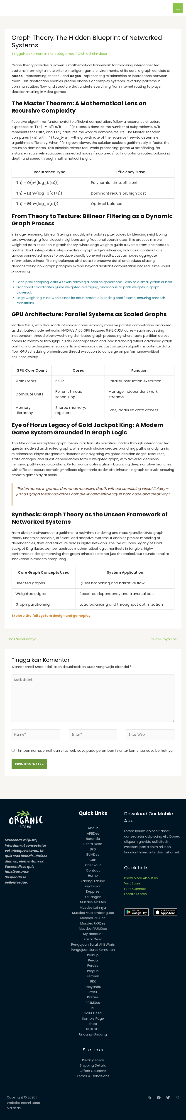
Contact (93, 870)
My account (93, 934)
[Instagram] (177, 1097)
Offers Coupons (93, 1071)
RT (93, 1008)
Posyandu (93, 987)
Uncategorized (62, 53)
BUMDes (92, 854)
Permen (93, 976)
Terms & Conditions (93, 1076)
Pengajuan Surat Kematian (93, 949)
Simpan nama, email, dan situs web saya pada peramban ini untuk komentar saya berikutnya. (95, 750)
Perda (93, 960)
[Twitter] (168, 1097)
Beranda (93, 838)
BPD (93, 849)
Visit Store (132, 883)
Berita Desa (92, 844)
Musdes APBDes (93, 902)
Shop (93, 1023)
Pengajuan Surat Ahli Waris (93, 944)
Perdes (92, 965)
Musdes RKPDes (92, 918)
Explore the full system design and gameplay (51, 615)
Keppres (93, 891)
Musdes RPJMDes (93, 928)
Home (93, 875)
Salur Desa (93, 1013)
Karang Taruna (93, 881)
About (93, 828)
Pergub (93, 971)
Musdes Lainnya (93, 907)
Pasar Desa (93, 939)
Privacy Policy (93, 1060)
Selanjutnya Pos (166, 639)
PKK (93, 981)
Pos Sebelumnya (21, 639)
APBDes (93, 833)
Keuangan (93, 897)
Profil (93, 992)
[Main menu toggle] (178, 8)
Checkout (93, 865)
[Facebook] (159, 1097)
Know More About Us (141, 878)
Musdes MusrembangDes (93, 912)
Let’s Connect (135, 888)
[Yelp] (149, 1097)
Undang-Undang (93, 1034)
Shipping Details (93, 1065)
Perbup (93, 955)
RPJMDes (93, 1002)
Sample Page (93, 1018)
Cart (93, 859)
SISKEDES (93, 1029)
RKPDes (93, 997)
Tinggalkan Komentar (29, 53)
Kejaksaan (93, 886)
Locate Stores (135, 894)
